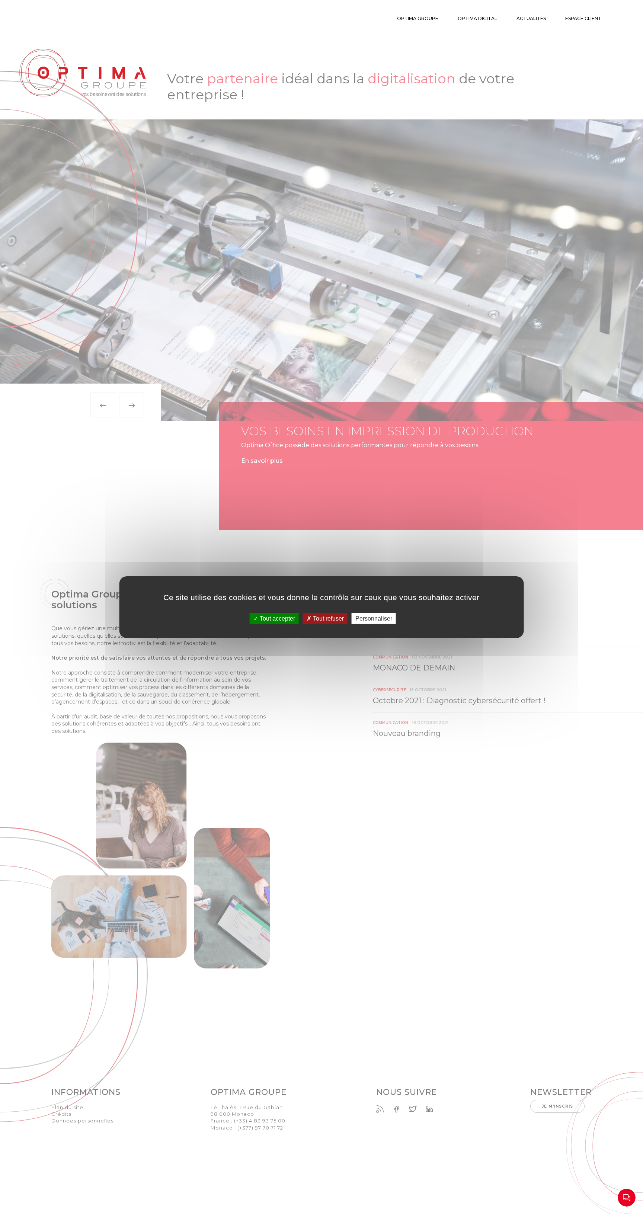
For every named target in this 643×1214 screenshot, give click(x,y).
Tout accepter (276, 618)
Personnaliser (373, 618)
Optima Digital (477, 18)
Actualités (531, 18)
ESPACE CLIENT (583, 18)
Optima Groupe (417, 18)
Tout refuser (327, 618)
